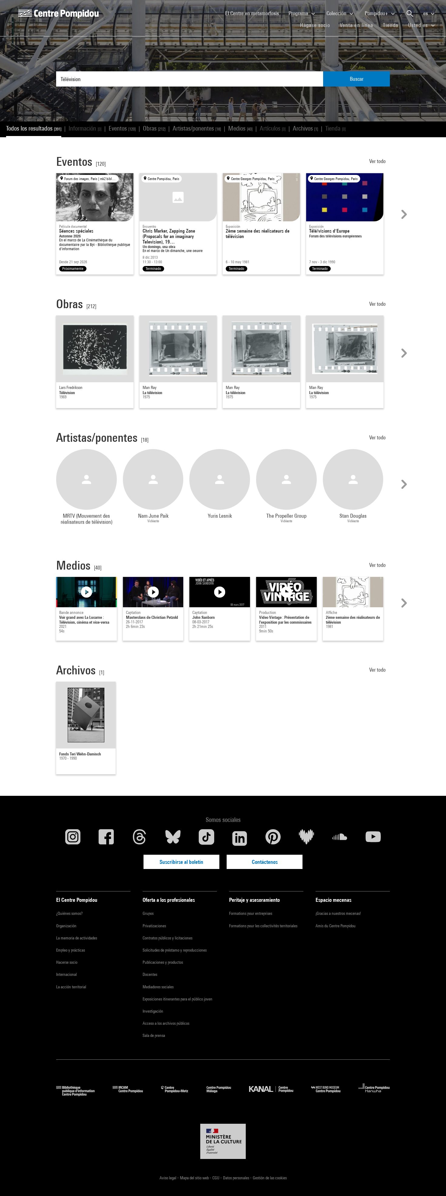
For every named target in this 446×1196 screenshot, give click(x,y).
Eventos (122, 128)
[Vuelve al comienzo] (432, 1182)
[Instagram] (73, 838)
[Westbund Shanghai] (330, 1094)
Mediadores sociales (158, 986)
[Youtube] (373, 838)
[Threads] (139, 838)
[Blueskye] (173, 838)
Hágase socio (317, 25)
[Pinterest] (273, 838)
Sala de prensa (154, 1035)
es (426, 13)
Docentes (150, 974)
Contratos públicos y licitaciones (167, 937)
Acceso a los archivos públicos (166, 1023)
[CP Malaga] (223, 1094)
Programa (299, 13)
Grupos (148, 913)
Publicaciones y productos (163, 962)
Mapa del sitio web (195, 1177)
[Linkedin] (239, 838)
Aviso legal (168, 1177)
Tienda (393, 25)
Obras (154, 128)
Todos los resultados (33, 128)
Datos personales (236, 1177)
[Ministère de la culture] (223, 1141)
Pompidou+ (377, 13)
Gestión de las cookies (270, 1177)
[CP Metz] (179, 1094)
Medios (240, 128)
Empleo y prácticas (70, 950)
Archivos (305, 128)
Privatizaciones (154, 925)
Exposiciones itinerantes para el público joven (177, 999)
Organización (66, 925)
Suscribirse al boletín (181, 862)
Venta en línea (356, 25)
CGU (216, 1177)
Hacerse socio (66, 962)
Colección (337, 13)
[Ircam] (132, 1094)
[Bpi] (79, 1094)
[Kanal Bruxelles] (275, 1094)
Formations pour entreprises (250, 913)
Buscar (356, 79)
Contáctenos (265, 862)
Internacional (66, 974)
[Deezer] (306, 838)
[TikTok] (206, 838)
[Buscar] (409, 14)
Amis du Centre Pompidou (336, 925)
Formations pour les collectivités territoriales (263, 925)
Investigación (153, 1011)
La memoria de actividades (76, 937)
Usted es (418, 25)
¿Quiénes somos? (69, 913)
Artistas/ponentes (197, 128)
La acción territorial (71, 986)
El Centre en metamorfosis (254, 13)
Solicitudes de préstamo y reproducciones (175, 950)
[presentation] (403, 214)
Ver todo (378, 161)
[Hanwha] (374, 1094)
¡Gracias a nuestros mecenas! (338, 913)
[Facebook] (106, 838)
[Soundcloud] (339, 838)
